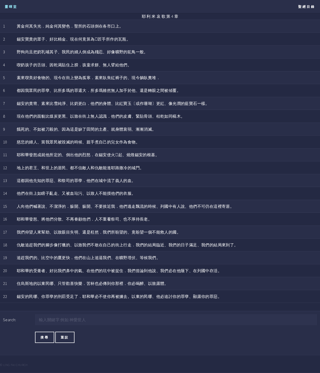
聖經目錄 (306, 7)
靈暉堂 (11, 7)
